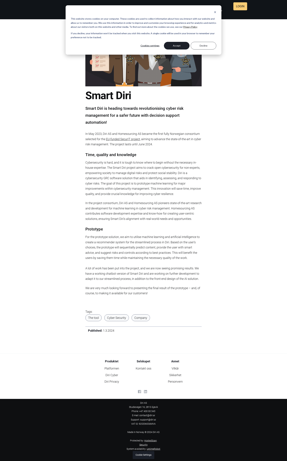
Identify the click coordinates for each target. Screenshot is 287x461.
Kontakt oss (143, 368)
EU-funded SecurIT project (123, 139)
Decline (203, 45)
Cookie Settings (143, 455)
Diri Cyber (111, 375)
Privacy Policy (190, 26)
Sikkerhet (175, 375)
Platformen (111, 368)
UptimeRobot (153, 449)
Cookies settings (150, 45)
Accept (177, 45)
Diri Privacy (111, 381)
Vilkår (175, 368)
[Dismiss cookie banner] (215, 12)
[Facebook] (140, 392)
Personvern (175, 381)
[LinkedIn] (145, 392)
